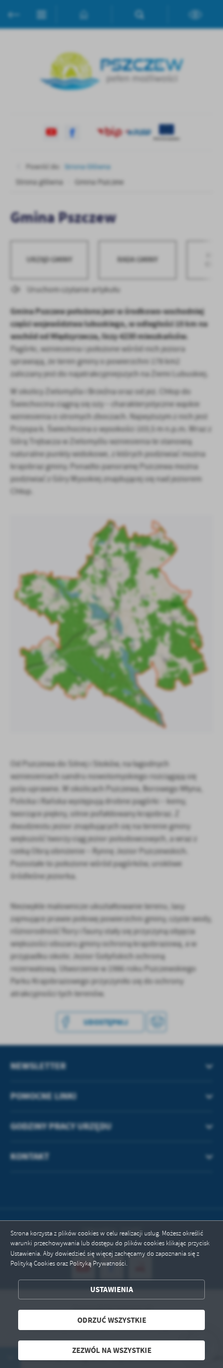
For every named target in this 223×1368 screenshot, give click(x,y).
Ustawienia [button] (111, 1289)
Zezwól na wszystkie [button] (111, 1350)
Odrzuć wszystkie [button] (111, 1319)
